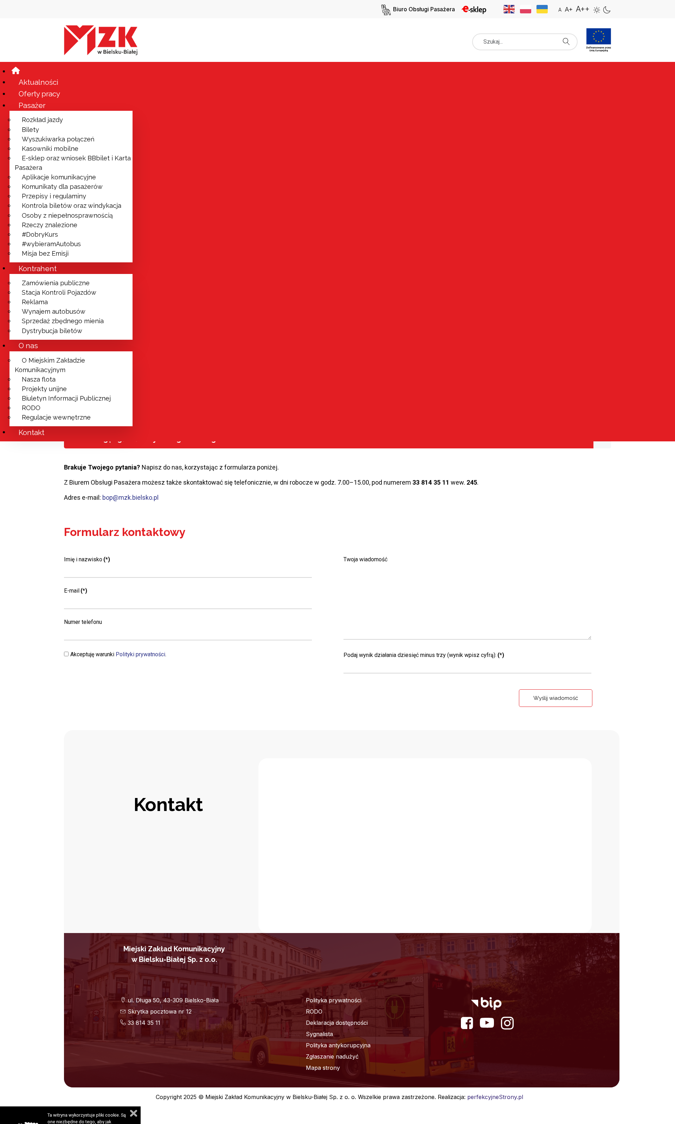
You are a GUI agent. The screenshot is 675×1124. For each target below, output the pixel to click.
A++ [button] (583, 9)
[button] (597, 9)
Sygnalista (319, 1033)
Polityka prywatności (333, 1000)
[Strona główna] (105, 38)
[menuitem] (22, 71)
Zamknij (133, 1113)
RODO (314, 1011)
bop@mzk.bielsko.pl (130, 497)
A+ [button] (569, 9)
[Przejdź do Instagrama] (507, 1023)
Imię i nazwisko (87, 559)
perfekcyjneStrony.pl (495, 1096)
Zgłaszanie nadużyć (332, 1056)
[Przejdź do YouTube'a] (487, 1023)
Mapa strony (323, 1067)
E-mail (75, 590)
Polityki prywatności (140, 654)
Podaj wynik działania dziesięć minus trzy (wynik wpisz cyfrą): (423, 655)
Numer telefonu (83, 622)
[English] (511, 8)
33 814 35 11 (143, 1022)
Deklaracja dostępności (337, 1022)
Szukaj (568, 39)
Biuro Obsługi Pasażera (424, 9)
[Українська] (544, 8)
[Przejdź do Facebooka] (467, 1023)
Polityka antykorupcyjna (338, 1045)
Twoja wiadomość (365, 559)
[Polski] (528, 8)
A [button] (559, 10)
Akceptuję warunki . (118, 654)
